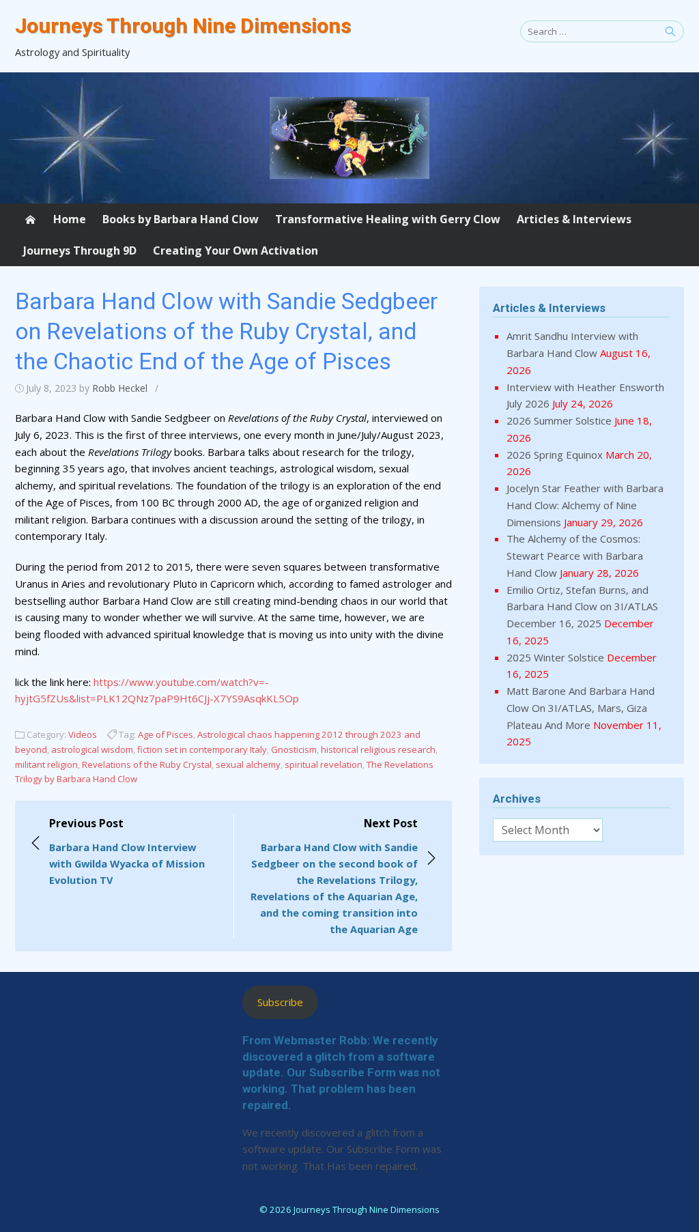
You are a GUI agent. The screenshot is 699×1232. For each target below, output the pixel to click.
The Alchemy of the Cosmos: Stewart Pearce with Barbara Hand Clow (575, 555)
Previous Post (127, 851)
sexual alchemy (248, 764)
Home (69, 219)
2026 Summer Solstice (559, 420)
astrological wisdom (92, 749)
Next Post (334, 876)
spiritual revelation (323, 764)
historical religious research (378, 749)
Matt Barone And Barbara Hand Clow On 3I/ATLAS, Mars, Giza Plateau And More (581, 708)
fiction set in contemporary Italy (202, 749)
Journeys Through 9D (80, 250)
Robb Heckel (119, 388)
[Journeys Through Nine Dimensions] (349, 137)
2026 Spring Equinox (555, 454)
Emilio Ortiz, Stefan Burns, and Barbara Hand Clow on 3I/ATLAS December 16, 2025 (582, 607)
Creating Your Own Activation (235, 250)
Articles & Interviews (574, 219)
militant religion (46, 764)
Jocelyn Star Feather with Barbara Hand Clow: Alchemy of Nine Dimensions (585, 505)
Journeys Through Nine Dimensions (183, 26)
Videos (82, 734)
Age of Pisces (165, 734)
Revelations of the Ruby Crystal (147, 764)
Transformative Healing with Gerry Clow (387, 219)
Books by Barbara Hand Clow (180, 219)
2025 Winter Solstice (555, 657)
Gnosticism (294, 749)
